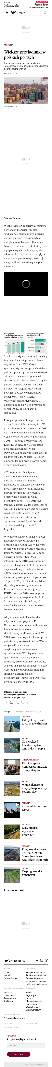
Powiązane (8, 712)
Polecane (19, 712)
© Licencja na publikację (15, 692)
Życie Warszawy (33, 1010)
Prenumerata (10, 998)
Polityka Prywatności (35, 972)
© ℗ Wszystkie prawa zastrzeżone (20, 695)
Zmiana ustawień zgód (36, 975)
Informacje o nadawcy (36, 981)
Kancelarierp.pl (32, 1004)
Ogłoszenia (9, 995)
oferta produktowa (13, 1028)
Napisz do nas (10, 978)
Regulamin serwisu (34, 978)
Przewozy (8, 45)
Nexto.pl (29, 998)
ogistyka (23, 12)
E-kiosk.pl (30, 992)
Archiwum (8, 1001)
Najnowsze (30, 712)
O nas (6, 972)
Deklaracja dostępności (36, 984)
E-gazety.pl (31, 995)
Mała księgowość (34, 1001)
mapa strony (9, 1023)
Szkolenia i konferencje (14, 1018)
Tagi (39, 712)
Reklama (8, 992)
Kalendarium (31, 1023)
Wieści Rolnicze (33, 1007)
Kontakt (7, 975)
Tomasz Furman (12, 218)
